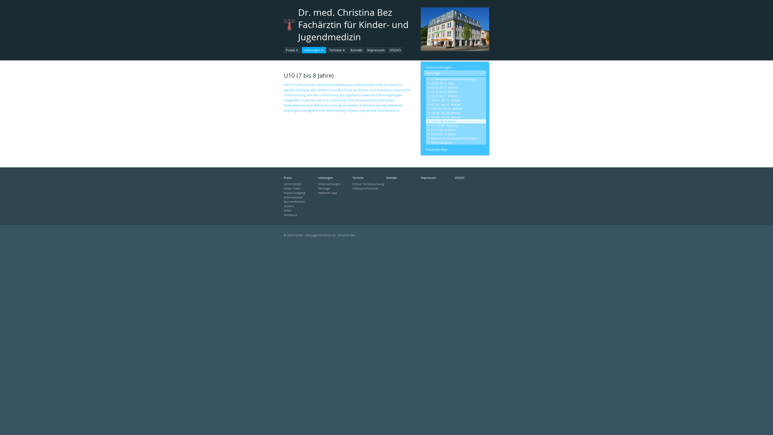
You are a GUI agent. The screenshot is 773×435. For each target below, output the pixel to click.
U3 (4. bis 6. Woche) (444, 87)
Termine (335, 50)
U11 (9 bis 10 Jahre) (444, 125)
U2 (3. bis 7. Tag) (442, 83)
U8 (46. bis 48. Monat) (445, 113)
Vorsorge (433, 73)
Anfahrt (289, 206)
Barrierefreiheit (294, 202)
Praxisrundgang (294, 193)
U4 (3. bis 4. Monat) (444, 92)
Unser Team (292, 188)
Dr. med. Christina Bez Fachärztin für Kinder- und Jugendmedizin (353, 24)
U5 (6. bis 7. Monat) (444, 96)
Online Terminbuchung (368, 184)
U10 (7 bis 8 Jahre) (443, 121)
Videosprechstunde (365, 188)
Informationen (293, 197)
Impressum (376, 50)
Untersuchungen (439, 67)
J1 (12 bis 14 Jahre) (443, 130)
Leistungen (312, 50)
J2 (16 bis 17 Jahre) (443, 134)
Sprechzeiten (293, 184)
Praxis (290, 50)
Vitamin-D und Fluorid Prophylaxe (454, 138)
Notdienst (290, 215)
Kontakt (356, 50)
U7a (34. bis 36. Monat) (446, 109)
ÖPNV (287, 210)
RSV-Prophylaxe (441, 142)
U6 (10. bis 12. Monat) (445, 100)
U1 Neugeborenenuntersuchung (453, 79)
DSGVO (395, 50)
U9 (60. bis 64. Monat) (445, 117)
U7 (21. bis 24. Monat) (445, 104)
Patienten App (436, 149)
